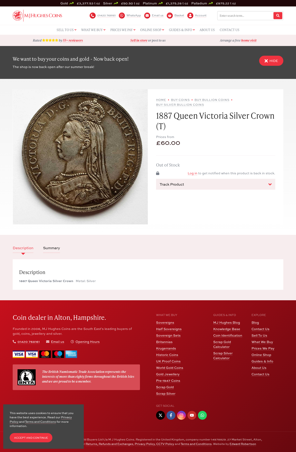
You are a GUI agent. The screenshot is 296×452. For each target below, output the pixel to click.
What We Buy (262, 342)
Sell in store (138, 40)
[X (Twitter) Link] (160, 415)
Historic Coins (167, 355)
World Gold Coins (169, 367)
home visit (249, 40)
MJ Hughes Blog (226, 322)
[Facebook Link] (171, 415)
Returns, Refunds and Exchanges (109, 444)
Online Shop (261, 355)
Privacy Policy (145, 444)
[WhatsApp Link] (202, 415)
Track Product (172, 184)
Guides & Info (262, 361)
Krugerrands (166, 348)
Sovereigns (165, 322)
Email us (57, 341)
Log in (192, 173)
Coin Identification (227, 335)
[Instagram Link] (181, 415)
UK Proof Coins (168, 361)
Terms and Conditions (196, 444)
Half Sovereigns (169, 329)
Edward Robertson (243, 444)
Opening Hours (88, 341)
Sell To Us (259, 335)
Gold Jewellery (168, 374)
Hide (273, 61)
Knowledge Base (226, 329)
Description (23, 247)
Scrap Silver (165, 393)
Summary (51, 247)
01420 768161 (29, 341)
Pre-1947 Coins (168, 380)
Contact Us (260, 329)
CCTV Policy (165, 444)
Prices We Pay (262, 348)
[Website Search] (277, 15)
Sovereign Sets (168, 335)
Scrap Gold (165, 387)
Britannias (164, 342)
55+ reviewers (73, 40)
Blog (255, 322)
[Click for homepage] (37, 15)
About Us (258, 367)
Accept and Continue (31, 437)
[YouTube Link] (191, 415)
